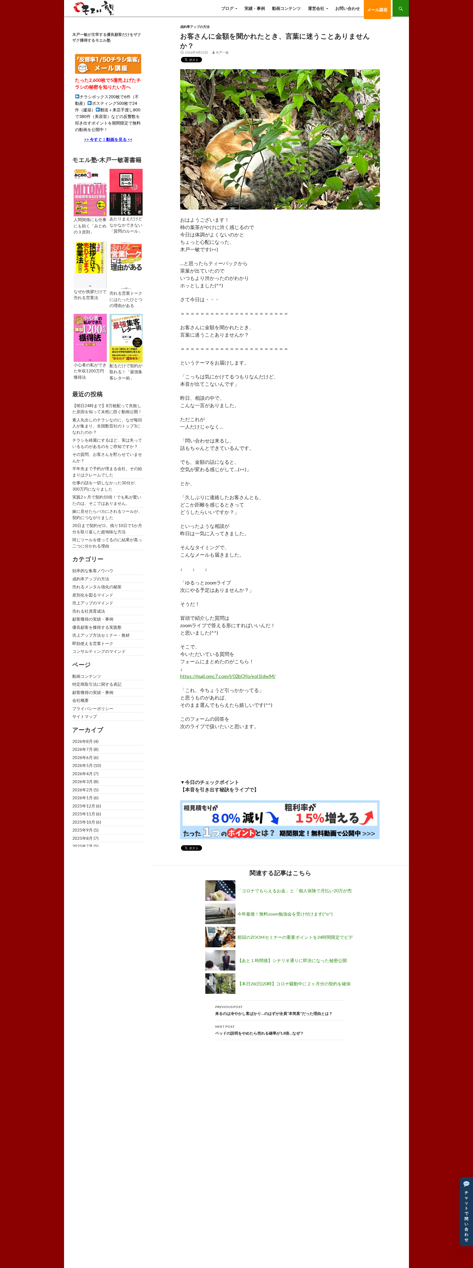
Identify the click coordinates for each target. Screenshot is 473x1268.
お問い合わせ (347, 8)
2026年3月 (82, 781)
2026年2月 (82, 789)
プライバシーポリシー (92, 708)
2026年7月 (82, 749)
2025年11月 (83, 813)
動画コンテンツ (286, 8)
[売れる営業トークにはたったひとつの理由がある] (126, 265)
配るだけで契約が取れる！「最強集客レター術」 (125, 371)
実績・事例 (254, 8)
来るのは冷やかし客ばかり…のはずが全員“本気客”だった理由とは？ (274, 1010)
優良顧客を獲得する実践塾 (97, 627)
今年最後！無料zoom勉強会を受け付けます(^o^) (285, 913)
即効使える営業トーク (92, 643)
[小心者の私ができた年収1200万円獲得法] (90, 337)
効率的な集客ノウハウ (92, 570)
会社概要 (80, 700)
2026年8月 (82, 741)
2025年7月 (82, 846)
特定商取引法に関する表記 (97, 684)
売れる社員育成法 (88, 611)
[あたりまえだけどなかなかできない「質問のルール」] (126, 191)
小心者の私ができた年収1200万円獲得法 (90, 371)
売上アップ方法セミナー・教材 (101, 635)
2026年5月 (82, 765)
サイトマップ (84, 716)
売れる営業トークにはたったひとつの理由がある (125, 299)
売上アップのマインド (92, 602)
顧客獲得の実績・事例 (92, 618)
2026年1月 (82, 797)
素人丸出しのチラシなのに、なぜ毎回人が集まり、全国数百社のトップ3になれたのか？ (107, 426)
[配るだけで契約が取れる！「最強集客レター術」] (126, 337)
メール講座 (377, 9)
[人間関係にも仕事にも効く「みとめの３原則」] (90, 192)
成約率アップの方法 (195, 27)
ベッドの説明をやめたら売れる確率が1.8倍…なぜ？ (259, 1029)
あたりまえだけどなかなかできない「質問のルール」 (125, 224)
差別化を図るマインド (92, 594)
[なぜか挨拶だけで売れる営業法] (90, 264)
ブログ (227, 8)
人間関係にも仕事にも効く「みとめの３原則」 (90, 225)
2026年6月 (82, 757)
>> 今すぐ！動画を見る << (108, 139)
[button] (466, 1211)
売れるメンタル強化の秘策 (97, 586)
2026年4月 (82, 773)
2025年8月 (82, 838)
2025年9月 (82, 829)
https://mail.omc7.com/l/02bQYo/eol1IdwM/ (228, 676)
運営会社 (316, 8)
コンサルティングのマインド (99, 651)
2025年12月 (83, 805)
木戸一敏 (222, 52)
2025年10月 (83, 822)
